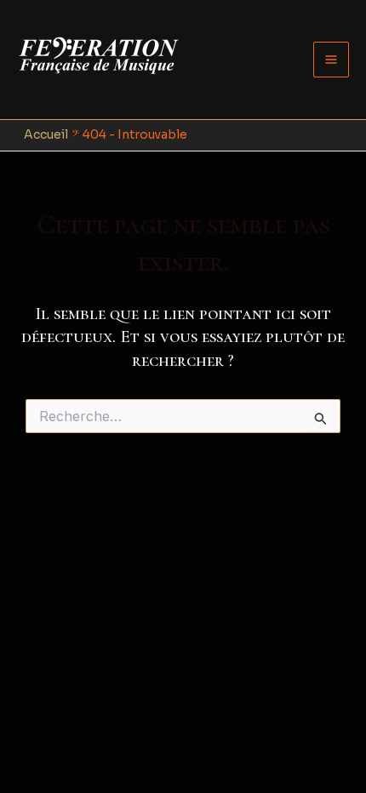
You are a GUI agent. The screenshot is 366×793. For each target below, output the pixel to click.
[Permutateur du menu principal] (331, 59)
